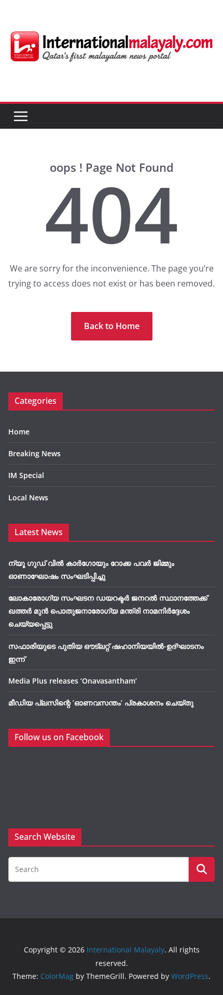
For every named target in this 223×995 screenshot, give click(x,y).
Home (19, 432)
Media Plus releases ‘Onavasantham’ (72, 681)
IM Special (26, 475)
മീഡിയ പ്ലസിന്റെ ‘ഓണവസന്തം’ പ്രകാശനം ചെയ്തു (100, 702)
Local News (28, 497)
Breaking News (34, 453)
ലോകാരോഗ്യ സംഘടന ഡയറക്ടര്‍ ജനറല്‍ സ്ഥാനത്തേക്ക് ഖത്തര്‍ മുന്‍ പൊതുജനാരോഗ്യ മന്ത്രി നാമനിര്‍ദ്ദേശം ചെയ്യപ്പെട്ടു (107, 611)
